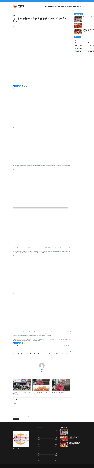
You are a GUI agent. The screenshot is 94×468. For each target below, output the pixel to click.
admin (15, 23)
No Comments (20, 23)
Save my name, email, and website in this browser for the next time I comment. (28, 416)
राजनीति (62, 6)
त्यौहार (78, 6)
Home (46, 6)
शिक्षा (68, 6)
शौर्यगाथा (21, 5)
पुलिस (65, 6)
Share (26, 86)
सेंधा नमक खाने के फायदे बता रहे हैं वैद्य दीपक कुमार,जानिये (40, 392)
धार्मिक (56, 6)
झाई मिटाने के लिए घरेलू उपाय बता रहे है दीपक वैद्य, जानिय (60, 392)
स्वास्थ (59, 6)
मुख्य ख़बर (52, 6)
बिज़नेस (70, 6)
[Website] (41, 371)
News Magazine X (53, 466)
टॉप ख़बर (74, 6)
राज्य (49, 6)
